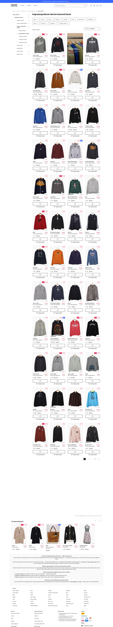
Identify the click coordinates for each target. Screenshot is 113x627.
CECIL (14, 599)
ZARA (85, 605)
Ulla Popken (86, 601)
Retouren (36, 615)
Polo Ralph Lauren (69, 603)
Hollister (50, 590)
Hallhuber (32, 603)
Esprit (31, 590)
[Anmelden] (94, 5)
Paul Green (68, 599)
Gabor (31, 592)
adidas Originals (16, 590)
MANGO (50, 599)
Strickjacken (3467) (23, 39)
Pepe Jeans (68, 601)
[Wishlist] (97, 5)
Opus (67, 597)
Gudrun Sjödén (33, 599)
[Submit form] (85, 5)
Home (14, 11)
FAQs (12, 618)
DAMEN (22, 5)
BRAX (14, 594)
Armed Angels (15, 592)
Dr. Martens (15, 605)
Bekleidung (23, 11)
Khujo (49, 594)
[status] (36, 29)
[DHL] (82, 614)
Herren (18, 11)
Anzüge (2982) (20, 48)
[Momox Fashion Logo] (14, 5)
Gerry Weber (33, 597)
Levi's (49, 597)
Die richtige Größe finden (39, 623)
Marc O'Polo (50, 603)
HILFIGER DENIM (34, 605)
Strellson (85, 592)
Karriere (12, 615)
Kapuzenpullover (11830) (24, 33)
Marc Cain (50, 601)
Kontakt (12, 621)
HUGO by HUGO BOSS (53, 592)
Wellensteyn (86, 603)
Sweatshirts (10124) (23, 36)
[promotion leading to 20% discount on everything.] (75, 48)
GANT (31, 594)
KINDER (35, 5)
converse (14, 601)
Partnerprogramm (14, 623)
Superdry (84, 561)
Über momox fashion (15, 613)
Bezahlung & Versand (38, 613)
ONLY (67, 594)
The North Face (87, 597)
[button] (21, 14)
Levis (72, 581)
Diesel (80, 581)
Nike (67, 592)
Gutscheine (36, 618)
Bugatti (14, 597)
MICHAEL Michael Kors (53, 605)
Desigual (14, 603)
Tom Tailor (86, 599)
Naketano (75, 581)
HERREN (29, 5)
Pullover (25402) (22, 30)
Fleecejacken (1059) (23, 42)
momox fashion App (38, 621)
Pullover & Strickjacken (32, 11)
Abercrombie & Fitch (92, 561)
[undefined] (63, 88)
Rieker (85, 590)
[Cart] (100, 5)
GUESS (31, 601)
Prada (67, 605)
